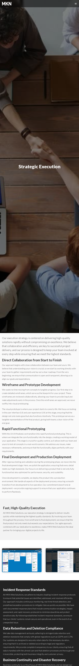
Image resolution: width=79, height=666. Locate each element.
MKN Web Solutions (7, 3)
